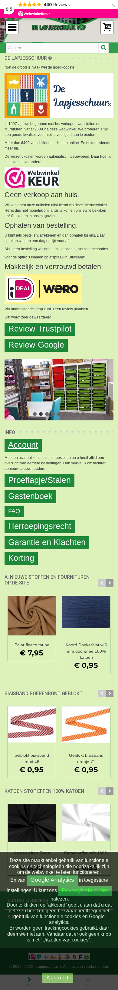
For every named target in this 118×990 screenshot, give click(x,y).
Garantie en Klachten (47, 542)
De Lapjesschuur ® (28, 58)
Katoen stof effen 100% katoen (44, 791)
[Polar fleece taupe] (32, 618)
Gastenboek (30, 496)
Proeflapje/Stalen (39, 480)
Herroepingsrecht (39, 526)
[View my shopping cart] (107, 27)
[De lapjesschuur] (59, 27)
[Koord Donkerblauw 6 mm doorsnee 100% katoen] (86, 618)
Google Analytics (52, 880)
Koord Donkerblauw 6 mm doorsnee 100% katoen (86, 651)
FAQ (14, 511)
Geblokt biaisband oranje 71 (86, 758)
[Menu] (12, 27)
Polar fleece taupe (32, 644)
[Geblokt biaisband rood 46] (32, 728)
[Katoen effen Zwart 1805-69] (32, 826)
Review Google (36, 344)
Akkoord (58, 977)
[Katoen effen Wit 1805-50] (86, 826)
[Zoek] (103, 48)
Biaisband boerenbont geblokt (44, 693)
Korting (21, 558)
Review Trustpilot (40, 328)
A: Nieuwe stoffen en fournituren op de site (47, 580)
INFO (10, 432)
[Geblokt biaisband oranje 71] (86, 728)
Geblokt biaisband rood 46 (32, 758)
